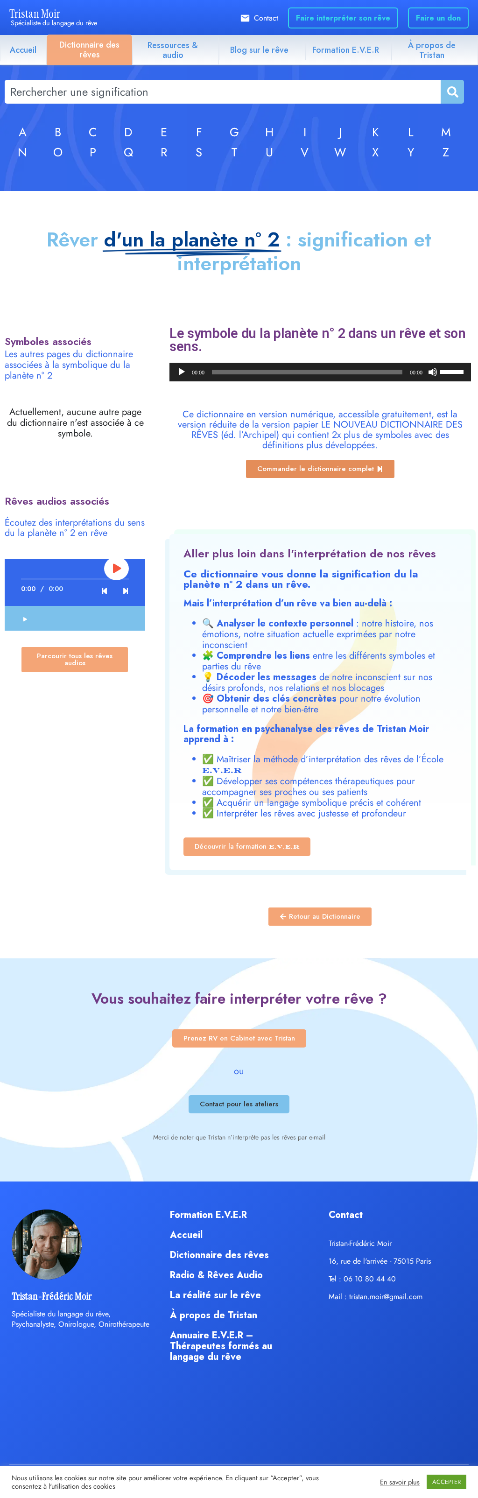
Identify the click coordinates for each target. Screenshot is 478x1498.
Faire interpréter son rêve (343, 18)
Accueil (23, 50)
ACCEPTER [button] (446, 1481)
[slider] (453, 371)
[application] (320, 372)
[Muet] (432, 372)
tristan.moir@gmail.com (385, 1296)
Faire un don (438, 18)
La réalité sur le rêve (215, 1295)
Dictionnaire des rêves (89, 50)
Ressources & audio (173, 50)
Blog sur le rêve (259, 50)
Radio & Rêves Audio (216, 1275)
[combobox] (223, 92)
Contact (266, 18)
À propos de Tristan (432, 50)
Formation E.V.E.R (345, 50)
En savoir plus (400, 1482)
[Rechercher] (452, 92)
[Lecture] (181, 372)
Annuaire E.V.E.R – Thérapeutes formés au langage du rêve (221, 1346)
